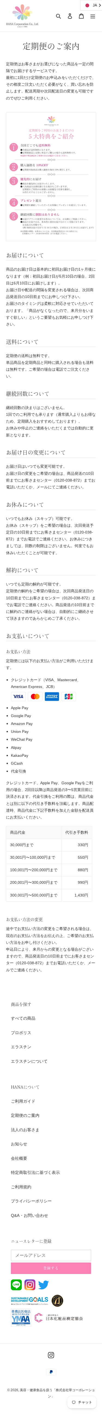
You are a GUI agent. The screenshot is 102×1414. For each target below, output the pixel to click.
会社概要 (19, 1158)
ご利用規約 (21, 1186)
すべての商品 (23, 1018)
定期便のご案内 (25, 1115)
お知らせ (19, 1144)
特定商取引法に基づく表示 (35, 1172)
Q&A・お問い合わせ (29, 1215)
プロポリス (21, 1032)
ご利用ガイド (23, 1101)
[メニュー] (92, 16)
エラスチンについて (29, 1061)
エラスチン (21, 1046)
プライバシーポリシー (31, 1201)
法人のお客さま (25, 1129)
